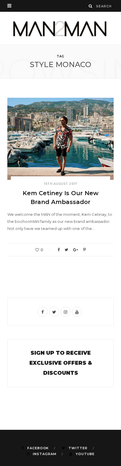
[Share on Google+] (75, 250)
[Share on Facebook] (59, 250)
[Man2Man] (60, 28)
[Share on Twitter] (66, 250)
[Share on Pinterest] (84, 250)
